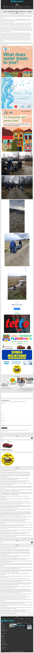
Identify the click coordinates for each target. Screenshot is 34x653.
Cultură (7, 7)
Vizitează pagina (17, 308)
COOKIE (11, 618)
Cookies (30, 7)
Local (25, 6)
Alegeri (4, 7)
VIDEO (7, 6)
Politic (22, 6)
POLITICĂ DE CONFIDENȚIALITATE (20, 618)
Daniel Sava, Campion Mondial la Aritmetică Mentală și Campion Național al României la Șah (16, 522)
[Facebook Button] (15, 3)
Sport (30, 6)
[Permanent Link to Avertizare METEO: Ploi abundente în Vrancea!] (13, 380)
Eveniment (13, 6)
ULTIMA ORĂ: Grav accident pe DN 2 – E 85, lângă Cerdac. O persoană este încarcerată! (4, 385)
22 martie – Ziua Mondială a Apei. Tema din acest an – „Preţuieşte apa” (17, 12)
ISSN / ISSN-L (14, 618)
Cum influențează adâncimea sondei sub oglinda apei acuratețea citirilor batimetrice (15, 496)
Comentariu (3, 403)
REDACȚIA (30, 618)
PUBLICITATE (26, 618)
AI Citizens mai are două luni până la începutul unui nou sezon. (11, 595)
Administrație (19, 6)
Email (2, 417)
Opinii (18, 7)
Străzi (9, 7)
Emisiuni (10, 6)
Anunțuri (21, 7)
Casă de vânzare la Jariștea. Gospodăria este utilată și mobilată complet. (13, 501)
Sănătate (12, 7)
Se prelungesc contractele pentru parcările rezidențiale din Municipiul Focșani (14, 516)
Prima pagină (4, 6)
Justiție (16, 6)
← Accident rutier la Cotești (6, 388)
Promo (27, 7)
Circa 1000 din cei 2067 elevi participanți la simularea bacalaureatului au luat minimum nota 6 (29, 382)
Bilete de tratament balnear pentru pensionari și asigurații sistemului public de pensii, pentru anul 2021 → (25, 389)
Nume (2, 414)
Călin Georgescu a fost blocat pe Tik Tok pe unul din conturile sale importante (21, 385)
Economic (28, 6)
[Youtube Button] (17, 3)
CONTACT (8, 618)
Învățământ (15, 7)
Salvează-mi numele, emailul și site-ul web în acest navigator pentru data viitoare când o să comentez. (17, 426)
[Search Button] (18, 3)
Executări (24, 7)
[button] (2, 652)
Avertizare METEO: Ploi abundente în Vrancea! (13, 384)
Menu (17, 4)
